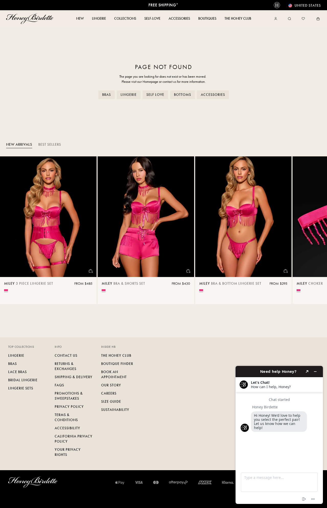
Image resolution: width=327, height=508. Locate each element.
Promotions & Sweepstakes (69, 396)
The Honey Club (116, 355)
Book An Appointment (114, 374)
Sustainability (115, 410)
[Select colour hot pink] (6, 290)
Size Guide (111, 401)
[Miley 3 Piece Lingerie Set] (48, 216)
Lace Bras (17, 372)
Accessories (213, 95)
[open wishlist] (303, 18)
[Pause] (277, 5)
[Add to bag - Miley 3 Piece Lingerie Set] (90, 271)
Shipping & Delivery (73, 377)
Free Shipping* (163, 5)
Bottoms (182, 95)
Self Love (155, 95)
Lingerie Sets (20, 388)
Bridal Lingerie (23, 380)
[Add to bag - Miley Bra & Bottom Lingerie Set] (285, 271)
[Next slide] (316, 230)
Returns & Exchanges (65, 366)
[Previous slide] (10, 230)
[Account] (276, 18)
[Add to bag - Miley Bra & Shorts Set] (188, 271)
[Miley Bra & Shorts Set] (146, 216)
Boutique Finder (117, 364)
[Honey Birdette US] (30, 18)
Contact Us (66, 355)
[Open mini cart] (317, 18)
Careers (108, 393)
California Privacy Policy (73, 439)
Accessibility (67, 428)
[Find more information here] (279, 435)
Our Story (111, 385)
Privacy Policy (69, 407)
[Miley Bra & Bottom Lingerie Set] (243, 216)
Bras (106, 95)
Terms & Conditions (66, 417)
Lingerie (129, 95)
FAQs (59, 385)
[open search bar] (289, 18)
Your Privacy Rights (68, 452)
